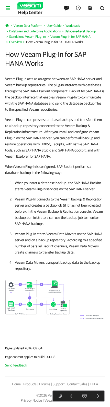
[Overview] (72, 396)
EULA (94, 384)
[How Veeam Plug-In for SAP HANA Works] (55, 300)
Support (59, 384)
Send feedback (16, 365)
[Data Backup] (97, 396)
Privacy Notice (31, 400)
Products (30, 384)
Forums (44, 384)
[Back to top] (85, 396)
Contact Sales (77, 384)
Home (16, 384)
